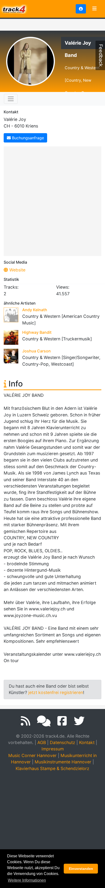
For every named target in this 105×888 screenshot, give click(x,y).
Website (16, 269)
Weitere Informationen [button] (27, 880)
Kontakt (86, 742)
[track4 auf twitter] (79, 721)
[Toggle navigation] (94, 8)
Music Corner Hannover (32, 755)
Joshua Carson (36, 350)
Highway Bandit (37, 332)
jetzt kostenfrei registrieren (55, 692)
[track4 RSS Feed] (25, 721)
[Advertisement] (52, 200)
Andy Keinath (34, 309)
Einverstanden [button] (81, 869)
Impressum (53, 748)
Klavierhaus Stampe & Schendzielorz (52, 768)
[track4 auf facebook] (62, 721)
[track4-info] (43, 721)
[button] (81, 8)
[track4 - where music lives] (14, 8)
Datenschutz (62, 742)
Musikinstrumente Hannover (63, 761)
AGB (41, 742)
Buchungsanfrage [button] (27, 137)
